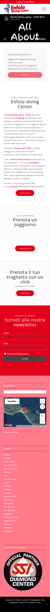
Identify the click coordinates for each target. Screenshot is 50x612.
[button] (25, 409)
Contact (7, 454)
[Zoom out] (42, 421)
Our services (9, 506)
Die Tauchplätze (11, 468)
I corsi (6, 482)
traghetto (8, 513)
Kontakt (7, 493)
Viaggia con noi (10, 520)
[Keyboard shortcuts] (18, 426)
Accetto (17, 607)
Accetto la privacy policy (18, 354)
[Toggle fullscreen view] (42, 401)
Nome (6, 333)
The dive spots (10, 510)
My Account (9, 500)
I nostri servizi (10, 479)
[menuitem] (42, 9)
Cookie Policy (9, 461)
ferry (6, 475)
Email (6, 343)
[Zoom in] (42, 415)
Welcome (8, 524)
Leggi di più (31, 607)
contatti (7, 458)
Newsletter (9, 503)
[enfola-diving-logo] (21, 9)
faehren (7, 472)
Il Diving (7, 486)
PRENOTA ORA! (11, 432)
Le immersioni (10, 496)
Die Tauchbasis (10, 465)
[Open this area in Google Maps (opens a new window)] (8, 425)
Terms (44, 426)
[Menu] (42, 9)
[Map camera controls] (42, 406)
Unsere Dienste (11, 517)
